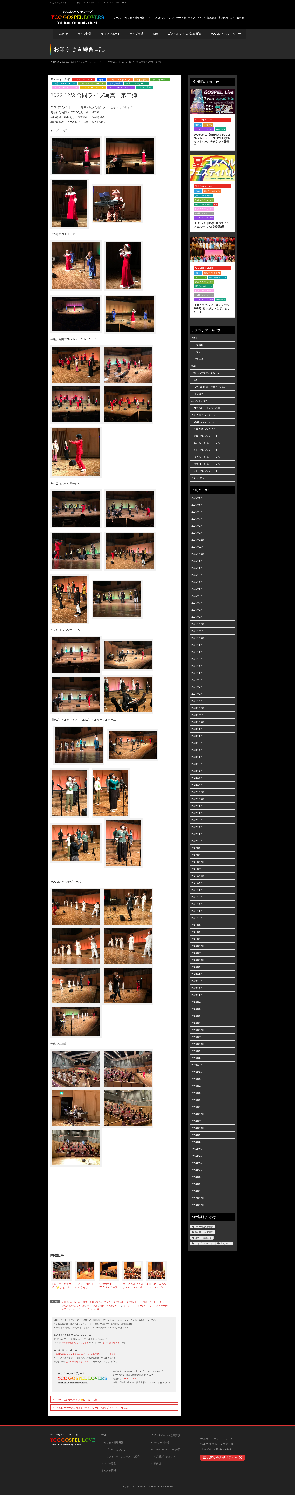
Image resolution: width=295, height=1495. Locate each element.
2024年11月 (197, 631)
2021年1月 (197, 939)
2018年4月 (197, 1170)
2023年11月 (197, 715)
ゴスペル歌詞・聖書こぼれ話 (209, 387)
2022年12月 (197, 792)
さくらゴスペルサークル (65, 87)
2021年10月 (197, 876)
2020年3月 (197, 1009)
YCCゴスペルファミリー (121, 87)
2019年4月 (197, 1086)
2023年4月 (197, 763)
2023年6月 (197, 750)
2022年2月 (197, 848)
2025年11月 (197, 546)
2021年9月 (197, 883)
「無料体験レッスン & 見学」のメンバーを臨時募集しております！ (85, 1354)
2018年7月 (197, 1149)
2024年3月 (197, 686)
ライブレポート (160, 80)
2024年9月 (197, 645)
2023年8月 (197, 736)
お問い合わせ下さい (112, 1342)
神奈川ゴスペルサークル (204, 213)
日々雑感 (198, 394)
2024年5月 (197, 672)
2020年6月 (197, 988)
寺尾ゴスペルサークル (64, 83)
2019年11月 (197, 1037)
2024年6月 (197, 666)
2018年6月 (197, 1156)
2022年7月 (197, 820)
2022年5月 (197, 834)
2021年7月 (197, 897)
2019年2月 (197, 1100)
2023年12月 (197, 708)
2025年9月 (197, 561)
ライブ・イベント (204, 1243)
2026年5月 (197, 504)
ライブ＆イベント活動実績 (165, 1435)
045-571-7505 (129, 1379)
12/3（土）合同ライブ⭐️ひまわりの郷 (76, 1399)
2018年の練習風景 (204, 1226)
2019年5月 (197, 1079)
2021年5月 (197, 911)
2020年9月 (197, 967)
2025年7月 (197, 574)
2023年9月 (197, 729)
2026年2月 (197, 525)
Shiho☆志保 (145, 87)
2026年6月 (197, 497)
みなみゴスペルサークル (92, 83)
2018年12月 (197, 1114)
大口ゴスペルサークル (93, 87)
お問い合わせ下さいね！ (77, 1361)
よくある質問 (108, 1470)
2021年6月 (197, 904)
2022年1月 (197, 855)
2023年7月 (197, 743)
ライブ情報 (141, 80)
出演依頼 (156, 1463)
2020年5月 (197, 995)
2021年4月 (197, 918)
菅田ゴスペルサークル (136, 83)
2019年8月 (197, 1058)
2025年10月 (197, 554)
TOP (103, 1435)
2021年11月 (197, 869)
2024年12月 (197, 624)
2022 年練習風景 (203, 1238)
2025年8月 (197, 568)
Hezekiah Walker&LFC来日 (165, 1449)
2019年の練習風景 (204, 1232)
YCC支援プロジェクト (163, 1456)
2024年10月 (197, 638)
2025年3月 (197, 602)
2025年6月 (197, 581)
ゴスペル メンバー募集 (207, 408)
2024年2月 (197, 693)
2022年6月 (197, 827)
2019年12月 (197, 1030)
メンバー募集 (108, 1463)
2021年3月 (197, 925)
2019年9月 (197, 1051)
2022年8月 (197, 813)
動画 (215, 204)
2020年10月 (197, 960)
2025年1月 (197, 616)
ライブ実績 (136, 33)
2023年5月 (197, 757)
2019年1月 (197, 1107)
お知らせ (62, 33)
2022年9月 (197, 806)
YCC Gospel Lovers (83, 80)
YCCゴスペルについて (113, 1449)
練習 (101, 80)
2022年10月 (197, 799)
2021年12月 (197, 862)
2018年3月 (197, 1177)
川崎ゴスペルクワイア (120, 80)
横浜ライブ (225, 1243)
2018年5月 (197, 1163)
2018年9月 (197, 1135)
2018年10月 (197, 1128)
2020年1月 (197, 1023)
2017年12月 (197, 1198)
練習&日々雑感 (199, 401)
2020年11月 (197, 953)
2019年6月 (197, 1072)
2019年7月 (197, 1065)
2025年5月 (197, 588)
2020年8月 (197, 974)
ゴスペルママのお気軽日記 (205, 373)
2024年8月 (197, 652)
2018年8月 (197, 1142)
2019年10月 (197, 1044)
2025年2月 (197, 609)
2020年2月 (197, 1016)
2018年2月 (197, 1184)
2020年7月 (197, 981)
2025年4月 (197, 595)
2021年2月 (197, 932)
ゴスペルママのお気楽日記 (184, 33)
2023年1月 (197, 785)
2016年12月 (197, 1205)
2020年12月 (197, 946)
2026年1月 (197, 532)
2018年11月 (197, 1121)
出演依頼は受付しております (75, 1342)
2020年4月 (197, 1002)
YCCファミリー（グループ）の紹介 (120, 1456)
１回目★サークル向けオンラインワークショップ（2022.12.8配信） (92, 1407)
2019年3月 (197, 1093)
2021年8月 (197, 890)
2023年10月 (197, 722)
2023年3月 (197, 770)
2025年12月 (197, 539)
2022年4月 (197, 841)
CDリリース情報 (160, 1442)
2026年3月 (197, 518)
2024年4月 (197, 679)
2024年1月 (197, 701)
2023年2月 (197, 778)
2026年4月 (197, 511)
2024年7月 (197, 659)
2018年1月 (197, 1191)
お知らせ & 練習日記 (112, 1442)
